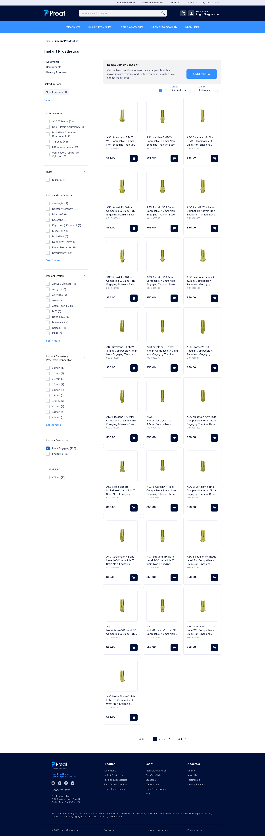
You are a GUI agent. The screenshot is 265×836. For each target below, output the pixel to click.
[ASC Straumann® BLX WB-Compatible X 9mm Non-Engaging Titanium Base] (122, 116)
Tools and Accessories (115, 780)
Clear (47, 100)
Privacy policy (194, 830)
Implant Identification (156, 770)
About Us (192, 775)
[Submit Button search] (164, 13)
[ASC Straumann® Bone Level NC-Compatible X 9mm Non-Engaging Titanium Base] (122, 536)
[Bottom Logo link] (59, 765)
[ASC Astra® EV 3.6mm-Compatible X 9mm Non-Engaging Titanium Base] (122, 256)
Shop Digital (192, 26)
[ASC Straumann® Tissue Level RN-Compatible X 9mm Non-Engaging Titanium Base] (202, 536)
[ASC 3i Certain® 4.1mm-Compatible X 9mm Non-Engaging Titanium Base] (162, 466)
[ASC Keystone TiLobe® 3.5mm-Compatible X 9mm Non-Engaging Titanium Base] (162, 326)
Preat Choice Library (114, 789)
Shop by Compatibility (164, 26)
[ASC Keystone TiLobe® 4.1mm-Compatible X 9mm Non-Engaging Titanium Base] (122, 326)
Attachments (73, 26)
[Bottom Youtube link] (53, 783)
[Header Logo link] (54, 13)
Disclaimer (109, 830)
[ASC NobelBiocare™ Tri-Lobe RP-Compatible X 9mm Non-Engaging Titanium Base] (122, 675)
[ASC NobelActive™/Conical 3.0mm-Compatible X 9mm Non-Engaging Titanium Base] (162, 396)
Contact (191, 770)
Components (53, 67)
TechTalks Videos (154, 775)
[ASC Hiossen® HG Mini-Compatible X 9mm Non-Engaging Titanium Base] (122, 396)
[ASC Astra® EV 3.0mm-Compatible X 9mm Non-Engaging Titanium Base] (162, 256)
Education (151, 780)
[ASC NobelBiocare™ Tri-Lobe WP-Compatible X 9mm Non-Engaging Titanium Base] (202, 606)
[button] (66, 113)
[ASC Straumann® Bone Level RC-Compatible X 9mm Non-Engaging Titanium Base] (162, 536)
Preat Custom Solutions (115, 784)
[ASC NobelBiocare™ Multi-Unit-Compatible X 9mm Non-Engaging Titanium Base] (122, 466)
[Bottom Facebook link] (59, 783)
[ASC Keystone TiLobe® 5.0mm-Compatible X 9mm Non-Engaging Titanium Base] (202, 256)
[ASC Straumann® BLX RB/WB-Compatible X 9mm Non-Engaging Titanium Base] (202, 116)
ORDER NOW (201, 74)
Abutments (52, 61)
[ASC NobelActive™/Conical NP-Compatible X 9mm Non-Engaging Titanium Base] (162, 606)
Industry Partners (196, 784)
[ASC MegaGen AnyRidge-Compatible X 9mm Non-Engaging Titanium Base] (202, 396)
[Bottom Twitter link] (66, 783)
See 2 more (53, 260)
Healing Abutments (57, 72)
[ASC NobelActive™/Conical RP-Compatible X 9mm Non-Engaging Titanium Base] (122, 606)
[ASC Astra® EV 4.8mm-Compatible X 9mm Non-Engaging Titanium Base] (162, 186)
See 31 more (53, 424)
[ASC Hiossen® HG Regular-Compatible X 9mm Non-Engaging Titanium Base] (202, 326)
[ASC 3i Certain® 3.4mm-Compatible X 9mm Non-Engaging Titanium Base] (202, 466)
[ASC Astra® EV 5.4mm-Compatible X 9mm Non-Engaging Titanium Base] (122, 186)
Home (47, 41)
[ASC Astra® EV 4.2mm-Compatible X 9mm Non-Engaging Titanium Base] (202, 186)
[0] (183, 13)
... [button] (164, 739)
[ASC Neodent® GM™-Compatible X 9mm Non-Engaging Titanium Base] (162, 116)
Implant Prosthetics (99, 26)
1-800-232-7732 (213, 3)
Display (175, 87)
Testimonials (193, 780)
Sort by (202, 87)
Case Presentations (156, 789)
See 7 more (53, 340)
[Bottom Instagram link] (72, 783)
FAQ (148, 793)
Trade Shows (152, 784)
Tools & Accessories (131, 26)
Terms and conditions (157, 830)
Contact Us (192, 3)
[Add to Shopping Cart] (134, 158)
